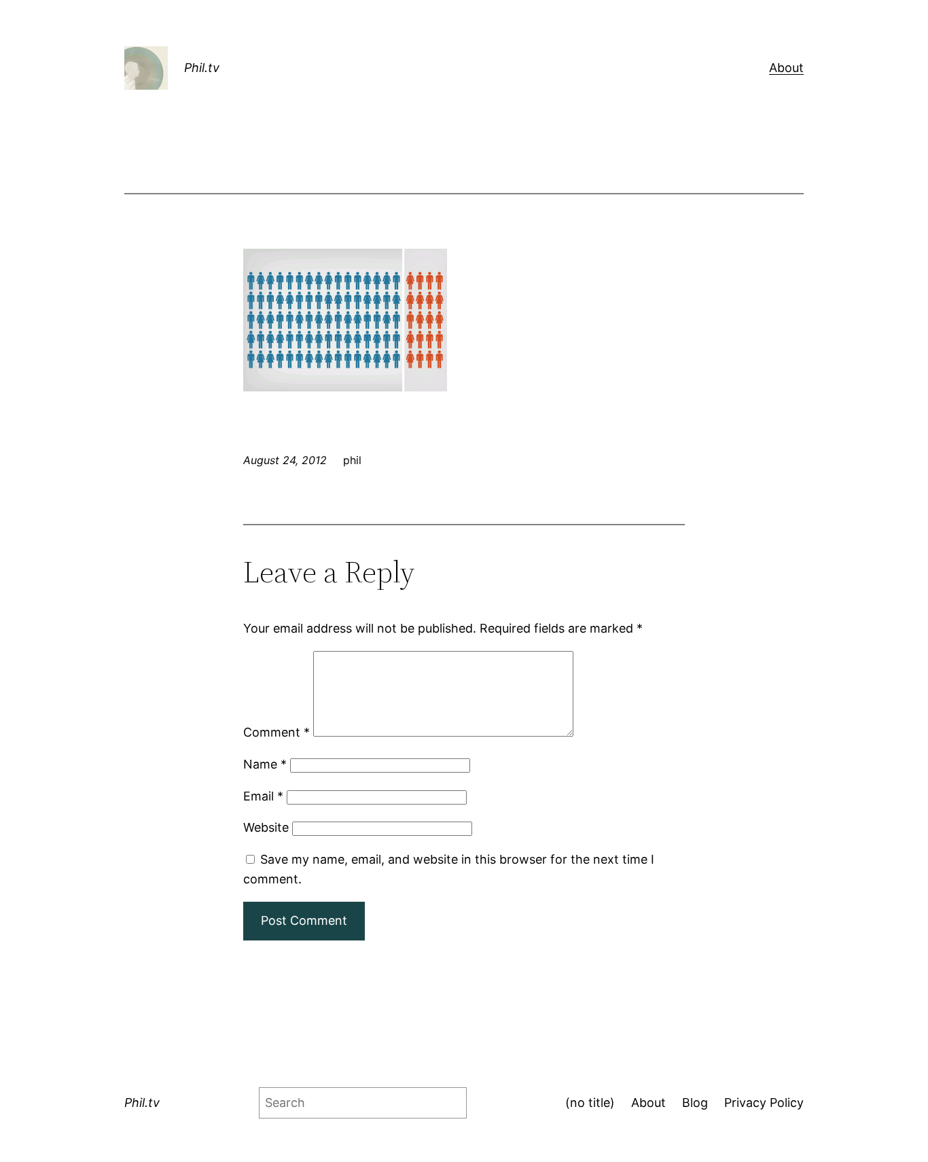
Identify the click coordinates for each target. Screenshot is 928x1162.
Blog (695, 1102)
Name (265, 764)
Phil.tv (201, 67)
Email (263, 796)
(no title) (590, 1102)
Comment (276, 732)
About (786, 67)
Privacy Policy (764, 1102)
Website (266, 827)
